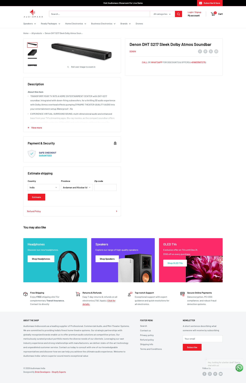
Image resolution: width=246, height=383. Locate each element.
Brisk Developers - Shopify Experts (50, 372)
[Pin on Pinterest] (205, 51)
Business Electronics (101, 23)
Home (26, 33)
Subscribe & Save (212, 3)
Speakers (28, 23)
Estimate (36, 197)
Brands (124, 23)
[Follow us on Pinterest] (215, 374)
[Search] (178, 14)
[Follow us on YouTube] (221, 374)
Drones (139, 23)
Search (143, 325)
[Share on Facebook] (200, 51)
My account (194, 15)
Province (65, 181)
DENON (133, 51)
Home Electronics (74, 23)
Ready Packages (49, 23)
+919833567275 (198, 62)
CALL (144, 62)
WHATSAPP (156, 62)
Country (32, 181)
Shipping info (146, 344)
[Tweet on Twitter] (211, 51)
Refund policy (147, 339)
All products (36, 33)
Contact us (145, 330)
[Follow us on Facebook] (204, 374)
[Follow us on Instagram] (210, 374)
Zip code (98, 181)
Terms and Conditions (151, 349)
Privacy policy (147, 335)
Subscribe (192, 347)
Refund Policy (34, 211)
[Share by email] (216, 51)
